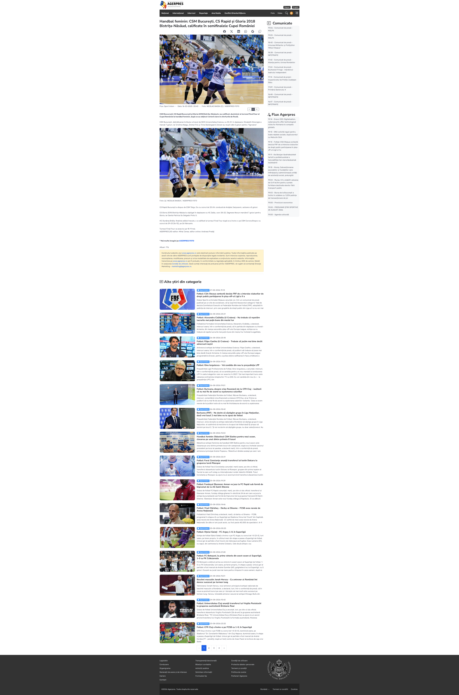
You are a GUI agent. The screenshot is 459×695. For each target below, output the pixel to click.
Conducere (164, 664)
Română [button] (264, 689)
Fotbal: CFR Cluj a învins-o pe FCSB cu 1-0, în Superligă (224, 627)
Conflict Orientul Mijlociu (235, 13)
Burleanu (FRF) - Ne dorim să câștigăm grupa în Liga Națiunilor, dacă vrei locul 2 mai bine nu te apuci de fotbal (228, 414)
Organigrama (165, 668)
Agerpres (171, 689)
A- (249, 109)
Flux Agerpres (283, 114)
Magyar (287, 7)
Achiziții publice (202, 668)
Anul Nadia (216, 13)
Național (165, 13)
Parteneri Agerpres (239, 676)
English (295, 7)
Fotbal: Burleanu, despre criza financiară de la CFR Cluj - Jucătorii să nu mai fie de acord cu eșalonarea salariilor (229, 390)
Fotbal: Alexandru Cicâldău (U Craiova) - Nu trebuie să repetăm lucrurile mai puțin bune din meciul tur (228, 319)
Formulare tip (201, 676)
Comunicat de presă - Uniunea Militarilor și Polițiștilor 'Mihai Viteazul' (281, 45)
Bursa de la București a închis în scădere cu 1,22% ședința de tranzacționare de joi (282, 195)
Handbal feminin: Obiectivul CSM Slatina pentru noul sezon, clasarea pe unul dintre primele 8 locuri (226, 438)
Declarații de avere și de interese (173, 672)
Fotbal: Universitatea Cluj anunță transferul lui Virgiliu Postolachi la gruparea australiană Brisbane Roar (229, 605)
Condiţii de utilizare (180, 264)
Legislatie (164, 661)
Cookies (294, 689)
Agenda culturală (282, 214)
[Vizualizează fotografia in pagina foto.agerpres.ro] (212, 69)
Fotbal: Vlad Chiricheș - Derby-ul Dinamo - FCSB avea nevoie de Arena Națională (228, 509)
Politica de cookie (238, 672)
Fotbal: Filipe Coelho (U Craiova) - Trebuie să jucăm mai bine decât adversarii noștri (229, 343)
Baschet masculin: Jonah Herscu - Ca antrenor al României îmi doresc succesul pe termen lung (227, 581)
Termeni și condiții (239, 668)
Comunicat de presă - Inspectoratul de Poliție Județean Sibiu (282, 80)
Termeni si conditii (280, 689)
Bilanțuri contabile (203, 664)
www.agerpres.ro (189, 253)
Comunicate (282, 23)
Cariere (163, 676)
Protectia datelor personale (242, 664)
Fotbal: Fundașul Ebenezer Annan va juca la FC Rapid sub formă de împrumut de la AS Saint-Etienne (230, 485)
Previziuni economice (283, 203)
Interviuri (191, 13)
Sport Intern (169, 106)
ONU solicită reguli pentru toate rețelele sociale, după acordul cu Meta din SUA (283, 134)
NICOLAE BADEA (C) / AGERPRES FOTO (223, 106)
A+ (257, 109)
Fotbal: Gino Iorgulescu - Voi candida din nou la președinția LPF (228, 365)
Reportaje (203, 13)
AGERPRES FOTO (186, 241)
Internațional (178, 13)
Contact (163, 680)
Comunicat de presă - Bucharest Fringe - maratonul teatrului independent (280, 69)
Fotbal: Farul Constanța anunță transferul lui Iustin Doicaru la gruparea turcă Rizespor (227, 462)
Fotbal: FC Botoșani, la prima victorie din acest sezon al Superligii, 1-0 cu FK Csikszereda (229, 557)
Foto (273, 13)
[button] (295, 13)
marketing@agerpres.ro (181, 266)
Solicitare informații (203, 672)
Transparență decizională (205, 661)
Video (280, 13)
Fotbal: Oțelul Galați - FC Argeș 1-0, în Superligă (221, 532)
